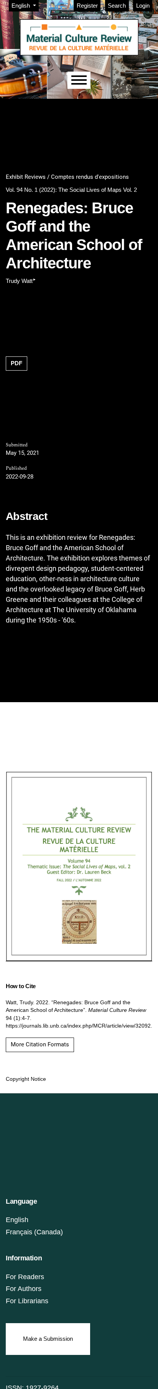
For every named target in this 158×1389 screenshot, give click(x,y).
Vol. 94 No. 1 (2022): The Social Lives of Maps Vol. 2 (71, 189)
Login (143, 5)
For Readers (25, 1277)
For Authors (23, 1289)
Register (87, 5)
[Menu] (79, 80)
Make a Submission (48, 1338)
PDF (16, 363)
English (17, 1220)
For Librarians (27, 1301)
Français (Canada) (34, 1232)
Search (117, 5)
